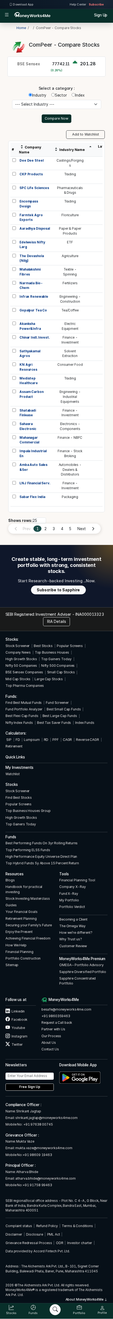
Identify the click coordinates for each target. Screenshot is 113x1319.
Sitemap (11, 965)
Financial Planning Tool (77, 880)
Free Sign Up (29, 1087)
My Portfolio (69, 900)
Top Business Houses (52, 652)
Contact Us (50, 1049)
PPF (55, 740)
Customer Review (73, 946)
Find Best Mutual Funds (23, 703)
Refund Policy (47, 1226)
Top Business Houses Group (28, 811)
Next (81, 529)
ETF (70, 242)
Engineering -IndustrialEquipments (70, 396)
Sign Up (100, 15)
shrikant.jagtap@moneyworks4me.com (46, 1118)
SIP (8, 740)
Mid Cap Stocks (17, 679)
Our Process (51, 1036)
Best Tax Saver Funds (54, 723)
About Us (48, 1042)
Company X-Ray (72, 887)
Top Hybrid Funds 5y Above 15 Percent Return (42, 863)
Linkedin (18, 1011)
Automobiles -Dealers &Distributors (70, 469)
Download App (23, 4)
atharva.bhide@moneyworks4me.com (45, 1178)
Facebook (19, 1019)
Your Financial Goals (21, 912)
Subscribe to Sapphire (58, 590)
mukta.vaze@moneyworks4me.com (43, 1148)
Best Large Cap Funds (60, 716)
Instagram (19, 1036)
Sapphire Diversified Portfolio (82, 972)
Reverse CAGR (87, 740)
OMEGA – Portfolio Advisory (81, 965)
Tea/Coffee (70, 310)
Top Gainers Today (56, 659)
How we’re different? (75, 932)
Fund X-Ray (68, 893)
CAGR (67, 740)
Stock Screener (17, 646)
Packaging (70, 497)
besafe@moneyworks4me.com (66, 1009)
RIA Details (56, 621)
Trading (70, 174)
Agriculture (70, 256)
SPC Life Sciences (34, 188)
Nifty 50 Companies (21, 665)
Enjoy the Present (19, 932)
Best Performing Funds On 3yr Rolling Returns (41, 843)
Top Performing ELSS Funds (27, 850)
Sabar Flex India (32, 497)
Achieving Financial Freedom (27, 938)
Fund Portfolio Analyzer (24, 709)
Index (79, 95)
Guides (10, 905)
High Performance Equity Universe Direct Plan (41, 856)
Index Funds (84, 723)
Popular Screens (70, 646)
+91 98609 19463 (37, 1155)
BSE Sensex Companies (24, 672)
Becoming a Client (73, 919)
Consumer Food (70, 365)
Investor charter (79, 1243)
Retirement (13, 746)
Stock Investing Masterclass (27, 898)
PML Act (53, 1234)
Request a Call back (56, 1022)
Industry (39, 95)
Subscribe (96, 4)
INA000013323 (89, 614)
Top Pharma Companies (24, 686)
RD (46, 740)
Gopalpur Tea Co (33, 310)
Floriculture (69, 215)
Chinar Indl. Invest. (34, 337)
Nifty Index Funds (19, 723)
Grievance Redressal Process (28, 1243)
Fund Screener (57, 703)
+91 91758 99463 (37, 1185)
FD (18, 740)
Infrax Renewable (33, 297)
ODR (59, 1243)
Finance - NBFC (70, 438)
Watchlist (12, 774)
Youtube (18, 1028)
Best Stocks (43, 646)
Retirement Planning (20, 918)
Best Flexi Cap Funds (21, 716)
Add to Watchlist (85, 134)
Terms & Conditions (77, 1226)
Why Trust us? (70, 939)
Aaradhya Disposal (34, 228)
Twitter (16, 1044)
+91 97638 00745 (37, 1124)
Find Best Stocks (18, 797)
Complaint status (18, 1226)
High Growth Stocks (21, 659)
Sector (61, 95)
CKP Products (31, 174)
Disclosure (34, 1234)
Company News (17, 652)
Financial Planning (19, 952)
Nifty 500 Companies (58, 665)
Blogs (10, 880)
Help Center (78, 4)
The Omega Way (72, 926)
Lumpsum (31, 740)
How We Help (16, 945)
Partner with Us (53, 1029)
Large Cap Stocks (49, 679)
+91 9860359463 (55, 1016)
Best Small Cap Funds (64, 709)
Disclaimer (13, 1234)
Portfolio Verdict (72, 907)
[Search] (55, 1309)
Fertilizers (70, 283)
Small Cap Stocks (61, 672)
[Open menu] (7, 15)
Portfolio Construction (23, 958)
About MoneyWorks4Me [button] (85, 1299)
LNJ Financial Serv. (34, 483)
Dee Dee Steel (31, 160)
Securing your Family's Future (28, 925)
